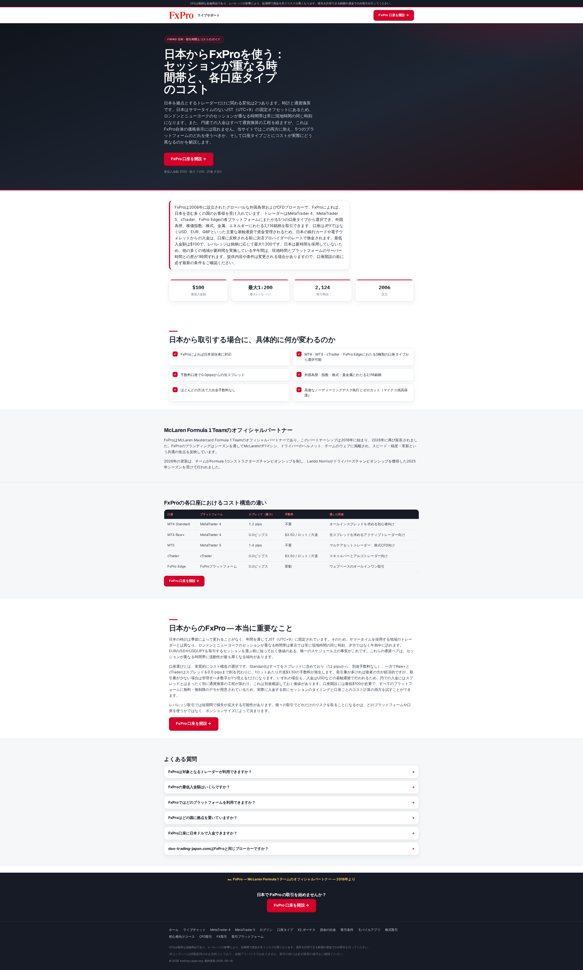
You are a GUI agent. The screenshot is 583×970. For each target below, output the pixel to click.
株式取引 (391, 930)
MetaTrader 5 (245, 930)
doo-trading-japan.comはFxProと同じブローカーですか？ (218, 848)
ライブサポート (208, 15)
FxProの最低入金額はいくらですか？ (199, 787)
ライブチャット (194, 930)
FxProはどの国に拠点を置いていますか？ (202, 817)
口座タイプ (285, 930)
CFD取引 (205, 936)
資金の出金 (328, 930)
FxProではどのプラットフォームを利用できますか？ (212, 802)
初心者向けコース (182, 936)
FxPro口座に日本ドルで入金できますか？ (202, 833)
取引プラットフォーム (248, 936)
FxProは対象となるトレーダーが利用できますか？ (210, 771)
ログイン (266, 930)
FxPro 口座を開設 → (393, 15)
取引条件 (347, 930)
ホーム (174, 930)
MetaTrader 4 (220, 930)
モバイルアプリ (369, 930)
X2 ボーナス (306, 930)
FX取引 (222, 936)
